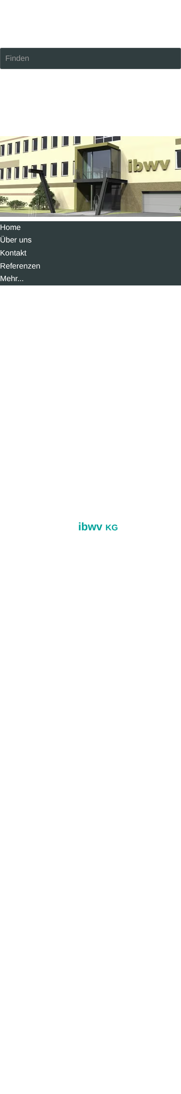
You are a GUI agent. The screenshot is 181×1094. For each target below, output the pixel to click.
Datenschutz (62, 379)
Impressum (19, 379)
